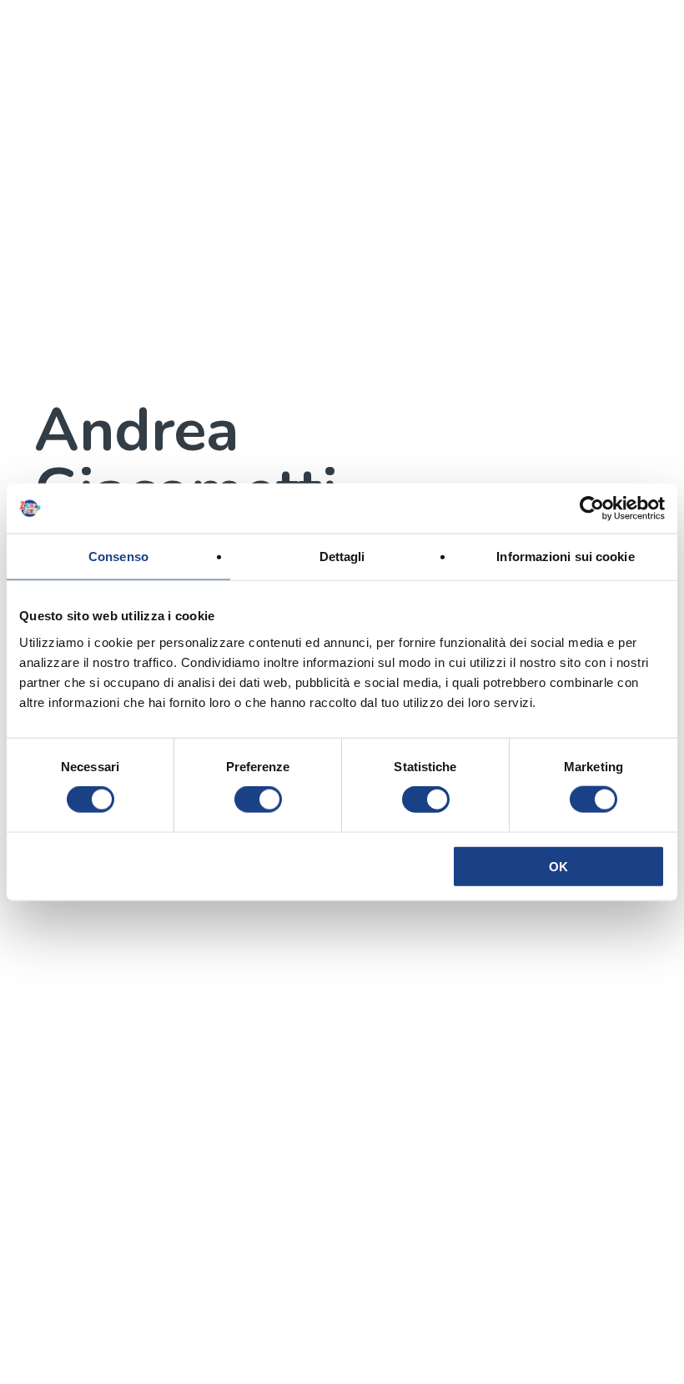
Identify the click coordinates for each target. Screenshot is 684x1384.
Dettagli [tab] (342, 556)
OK (558, 866)
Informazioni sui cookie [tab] (565, 556)
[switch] (258, 799)
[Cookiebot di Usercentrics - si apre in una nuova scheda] (592, 508)
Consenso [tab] (118, 556)
